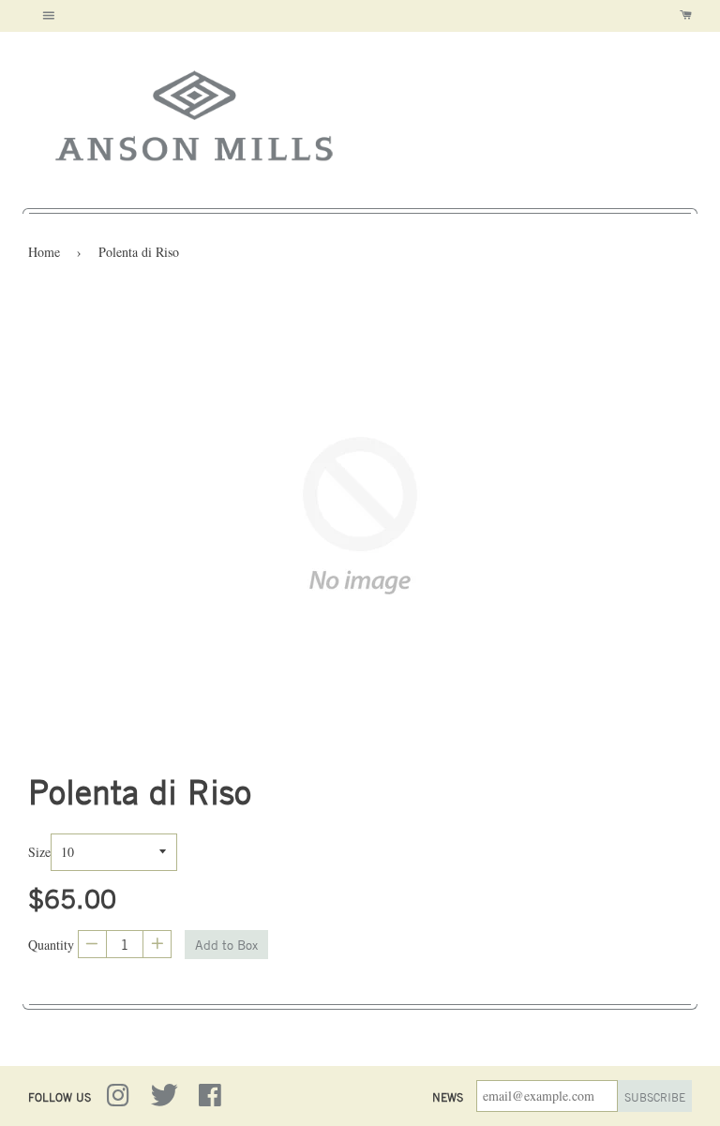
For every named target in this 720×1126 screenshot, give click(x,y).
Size (39, 852)
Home (44, 252)
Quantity (51, 944)
